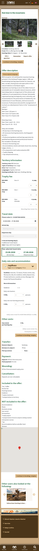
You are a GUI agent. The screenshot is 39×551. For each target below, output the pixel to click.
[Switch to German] (32, 2)
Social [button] (6, 532)
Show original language (10, 74)
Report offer (28, 56)
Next (36, 44)
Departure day (6, 232)
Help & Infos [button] (9, 528)
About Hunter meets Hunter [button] (15, 519)
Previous (3, 44)
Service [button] (7, 523)
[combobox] (19, 229)
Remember (17, 56)
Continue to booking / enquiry (13, 62)
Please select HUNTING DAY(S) (13, 217)
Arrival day (5, 225)
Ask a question (7, 57)
